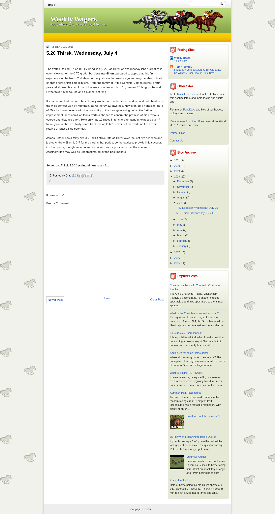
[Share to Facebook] (92, 176)
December (183, 181)
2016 (177, 257)
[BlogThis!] (84, 176)
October (182, 192)
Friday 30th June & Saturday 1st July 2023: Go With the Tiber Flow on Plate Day (197, 71)
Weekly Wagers (74, 19)
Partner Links (177, 132)
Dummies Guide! (196, 456)
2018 (177, 176)
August (181, 197)
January (182, 246)
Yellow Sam (180, 61)
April (180, 230)
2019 (177, 171)
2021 (177, 160)
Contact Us (176, 140)
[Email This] (81, 176)
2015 (177, 263)
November (183, 186)
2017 (177, 252)
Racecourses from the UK (185, 121)
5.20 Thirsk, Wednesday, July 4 (194, 213)
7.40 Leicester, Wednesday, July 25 (197, 207)
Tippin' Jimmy (183, 66)
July (180, 202)
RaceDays (189, 109)
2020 (177, 165)
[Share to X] (88, 176)
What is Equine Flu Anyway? (186, 372)
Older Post (157, 299)
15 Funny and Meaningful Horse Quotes (193, 436)
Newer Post (55, 299)
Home (51, 5)
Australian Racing (180, 480)
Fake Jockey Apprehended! (186, 332)
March (181, 235)
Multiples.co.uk (186, 94)
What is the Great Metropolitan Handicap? (194, 313)
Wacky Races (182, 57)
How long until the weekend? (203, 416)
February (182, 240)
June (180, 219)
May (180, 224)
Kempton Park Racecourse (185, 392)
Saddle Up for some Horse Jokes (189, 352)
